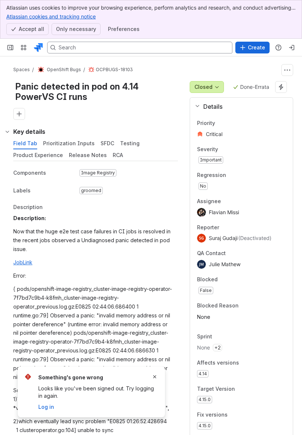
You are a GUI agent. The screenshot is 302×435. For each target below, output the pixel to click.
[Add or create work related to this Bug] (19, 114)
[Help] (278, 47)
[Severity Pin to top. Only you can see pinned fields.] (234, 149)
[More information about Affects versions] (246, 363)
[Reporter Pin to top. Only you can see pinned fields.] (225, 227)
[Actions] (287, 70)
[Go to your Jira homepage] (38, 47)
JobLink (22, 262)
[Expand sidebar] (10, 47)
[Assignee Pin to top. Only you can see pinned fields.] (227, 201)
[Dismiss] (154, 376)
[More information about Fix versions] (235, 415)
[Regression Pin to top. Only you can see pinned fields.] (232, 175)
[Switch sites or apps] (23, 47)
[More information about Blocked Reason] (246, 306)
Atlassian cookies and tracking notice (51, 16)
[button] (238, 106)
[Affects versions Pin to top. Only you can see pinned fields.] (255, 363)
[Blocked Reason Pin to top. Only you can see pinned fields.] (255, 306)
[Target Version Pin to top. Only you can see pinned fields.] (251, 389)
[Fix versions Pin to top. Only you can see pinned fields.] (244, 415)
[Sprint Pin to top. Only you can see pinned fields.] (228, 337)
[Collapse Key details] (7, 131)
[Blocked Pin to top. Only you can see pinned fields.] (234, 279)
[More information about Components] (53, 173)
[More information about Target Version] (242, 389)
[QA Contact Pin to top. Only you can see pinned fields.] (242, 254)
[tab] (25, 143)
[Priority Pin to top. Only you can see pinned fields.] (231, 123)
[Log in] (292, 47)
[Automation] (281, 87)
